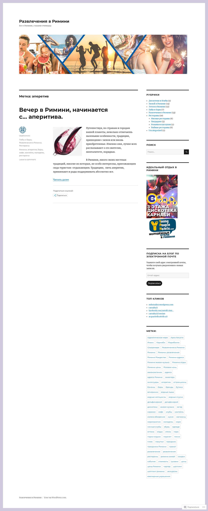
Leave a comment (27, 159)
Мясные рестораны (160, 118)
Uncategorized (155, 130)
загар (179, 407)
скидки (181, 456)
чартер (167, 466)
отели (168, 432)
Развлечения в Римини (44, 21)
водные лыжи (167, 392)
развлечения (169, 451)
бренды (169, 387)
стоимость (163, 461)
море (178, 422)
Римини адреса (176, 357)
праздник (171, 441)
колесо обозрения (156, 417)
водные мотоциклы (156, 397)
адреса (168, 372)
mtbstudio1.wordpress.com (161, 305)
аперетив (32, 149)
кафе (21, 152)
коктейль (29, 152)
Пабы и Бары (25, 140)
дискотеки (152, 407)
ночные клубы (154, 427)
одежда (176, 427)
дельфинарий (171, 402)
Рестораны (24, 145)
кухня (170, 417)
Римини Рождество (156, 357)
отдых (160, 432)
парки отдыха (154, 437)
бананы (151, 387)
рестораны (24, 155)
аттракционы (179, 382)
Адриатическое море (157, 337)
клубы (169, 412)
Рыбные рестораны (160, 127)
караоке (151, 412)
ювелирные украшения (158, 476)
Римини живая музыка (158, 362)
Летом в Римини (157, 107)
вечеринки (152, 392)
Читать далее (61, 179)
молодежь (39, 152)
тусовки (174, 461)
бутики (179, 387)
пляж (150, 441)
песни (177, 437)
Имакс (150, 342)
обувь (167, 427)
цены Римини (154, 466)
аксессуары (153, 382)
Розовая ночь (170, 367)
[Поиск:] (165, 152)
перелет (167, 437)
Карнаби (160, 342)
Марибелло (173, 342)
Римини (23, 149)
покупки (159, 441)
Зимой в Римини (157, 104)
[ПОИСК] (186, 151)
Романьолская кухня (161, 124)
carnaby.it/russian (157, 313)
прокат (172, 446)
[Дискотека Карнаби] (167, 196)
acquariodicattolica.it (158, 316)
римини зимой (168, 456)
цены (183, 461)
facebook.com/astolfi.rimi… (161, 310)
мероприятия (154, 422)
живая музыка (167, 407)
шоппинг (177, 466)
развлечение (153, 451)
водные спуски (176, 397)
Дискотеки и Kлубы (158, 101)
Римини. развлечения (168, 352)
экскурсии (172, 471)
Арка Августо (177, 337)
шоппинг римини (155, 471)
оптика (150, 432)
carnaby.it (153, 307)
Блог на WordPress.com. (55, 497)
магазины (181, 417)
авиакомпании (154, 372)
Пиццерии (156, 121)
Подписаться (154, 283)
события (151, 461)
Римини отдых (179, 362)
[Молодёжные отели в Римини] (167, 229)
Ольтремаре (153, 347)
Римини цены (154, 367)
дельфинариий (154, 402)
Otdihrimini (24, 136)
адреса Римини (154, 377)
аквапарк (170, 377)
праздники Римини (156, 446)
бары (40, 149)
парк (176, 432)
